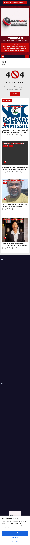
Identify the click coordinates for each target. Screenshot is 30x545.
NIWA (25, 46)
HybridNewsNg (17, 135)
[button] (23, 56)
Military (6, 145)
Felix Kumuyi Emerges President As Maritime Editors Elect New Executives (14, 206)
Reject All (15, 541)
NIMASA (21, 46)
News (21, 106)
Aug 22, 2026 (8, 135)
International (15, 106)
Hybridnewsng (15, 37)
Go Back (15, 93)
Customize (15, 537)
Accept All (15, 533)
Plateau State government (8, 46)
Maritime (22, 143)
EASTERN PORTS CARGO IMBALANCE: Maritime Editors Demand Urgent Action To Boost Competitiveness (15, 169)
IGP (17, 46)
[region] (15, 530)
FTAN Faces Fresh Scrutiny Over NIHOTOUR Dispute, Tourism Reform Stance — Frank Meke (14, 245)
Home (3, 64)
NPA (5, 48)
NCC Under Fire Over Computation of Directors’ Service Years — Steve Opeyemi (15, 132)
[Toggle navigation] (19, 56)
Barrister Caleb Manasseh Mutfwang (15, 50)
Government (7, 106)
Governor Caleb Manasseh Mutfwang (16, 48)
